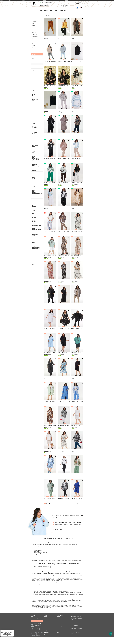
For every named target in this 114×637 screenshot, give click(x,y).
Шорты (33, 47)
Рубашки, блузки (34, 34)
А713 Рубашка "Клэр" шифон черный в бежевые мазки (77, 85)
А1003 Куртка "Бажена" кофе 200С (64, 231)
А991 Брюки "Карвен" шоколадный (64, 182)
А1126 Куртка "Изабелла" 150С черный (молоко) (50, 158)
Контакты (45, 634)
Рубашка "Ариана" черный (76, 61)
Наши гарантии (59, 630)
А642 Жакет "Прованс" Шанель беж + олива (77, 474)
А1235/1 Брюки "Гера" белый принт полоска (77, 182)
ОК (7, 635)
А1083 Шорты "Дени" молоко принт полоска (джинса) (50, 474)
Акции (34, 54)
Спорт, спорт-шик (34, 36)
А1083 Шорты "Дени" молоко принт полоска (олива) (50, 401)
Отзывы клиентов (60, 624)
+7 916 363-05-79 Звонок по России (46, 2)
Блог (58, 632)
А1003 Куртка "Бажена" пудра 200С (64, 158)
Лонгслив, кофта (34, 30)
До (38, 61)
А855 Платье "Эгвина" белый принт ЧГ (77, 279)
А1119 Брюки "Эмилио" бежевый (77, 158)
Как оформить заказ (47, 630)
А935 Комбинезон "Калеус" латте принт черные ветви (64, 255)
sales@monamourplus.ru (45, 5)
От (32, 61)
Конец (54, 503)
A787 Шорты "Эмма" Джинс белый (50, 255)
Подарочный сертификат (47, 628)
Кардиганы (33, 25)
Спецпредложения (47, 632)
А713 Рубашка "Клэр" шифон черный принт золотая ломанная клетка (50, 85)
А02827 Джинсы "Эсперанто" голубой (50, 231)
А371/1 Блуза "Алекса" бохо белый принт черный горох (64, 474)
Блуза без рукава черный (49, 109)
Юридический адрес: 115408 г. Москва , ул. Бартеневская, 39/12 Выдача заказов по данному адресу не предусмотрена (76, 629)
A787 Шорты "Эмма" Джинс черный (77, 352)
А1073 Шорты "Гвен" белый (49, 328)
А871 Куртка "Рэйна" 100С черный (50, 304)
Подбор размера (46, 626)
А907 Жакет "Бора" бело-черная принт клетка (64, 425)
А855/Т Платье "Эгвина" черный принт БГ (64, 328)
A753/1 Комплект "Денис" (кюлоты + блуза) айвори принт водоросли (77, 231)
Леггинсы (33, 45)
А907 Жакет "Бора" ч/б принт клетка (77, 449)
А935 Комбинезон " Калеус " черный (64, 304)
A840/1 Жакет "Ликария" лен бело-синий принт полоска (77, 401)
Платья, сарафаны (35, 32)
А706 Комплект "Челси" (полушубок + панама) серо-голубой (64, 61)
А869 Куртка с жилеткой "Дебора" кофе (77, 304)
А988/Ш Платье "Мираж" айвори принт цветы (50, 279)
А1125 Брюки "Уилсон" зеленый (50, 182)
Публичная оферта (60, 628)
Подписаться (37, 621)
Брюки (33, 19)
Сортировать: (47, 13)
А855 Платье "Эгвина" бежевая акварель (64, 449)
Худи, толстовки (34, 41)
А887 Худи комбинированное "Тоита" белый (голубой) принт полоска (77, 109)
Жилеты (33, 23)
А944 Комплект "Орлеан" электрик (77, 498)
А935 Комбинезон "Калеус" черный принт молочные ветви (64, 279)
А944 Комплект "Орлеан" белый (77, 425)
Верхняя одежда (34, 21)
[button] (49, 59)
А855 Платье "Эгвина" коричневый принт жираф (50, 425)
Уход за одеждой (46, 624)
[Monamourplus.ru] (35, 3)
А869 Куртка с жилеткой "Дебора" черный (77, 328)
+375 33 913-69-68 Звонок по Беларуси (36, 626)
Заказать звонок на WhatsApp (78, 3)
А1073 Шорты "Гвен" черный (63, 352)
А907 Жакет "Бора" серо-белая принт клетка (64, 498)
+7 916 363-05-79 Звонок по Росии (36, 624)
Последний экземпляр (35, 49)
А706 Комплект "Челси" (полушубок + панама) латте (50, 61)
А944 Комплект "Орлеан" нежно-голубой (50, 352)
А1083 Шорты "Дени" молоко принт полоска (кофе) (50, 449)
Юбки (33, 43)
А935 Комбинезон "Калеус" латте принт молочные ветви (77, 255)
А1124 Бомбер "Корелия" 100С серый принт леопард (64, 109)
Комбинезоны (34, 27)
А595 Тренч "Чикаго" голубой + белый (64, 401)
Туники (33, 38)
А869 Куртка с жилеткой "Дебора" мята (50, 498)
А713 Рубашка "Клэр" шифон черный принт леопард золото (64, 85)
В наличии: (46, 39)
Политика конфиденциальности (62, 626)
